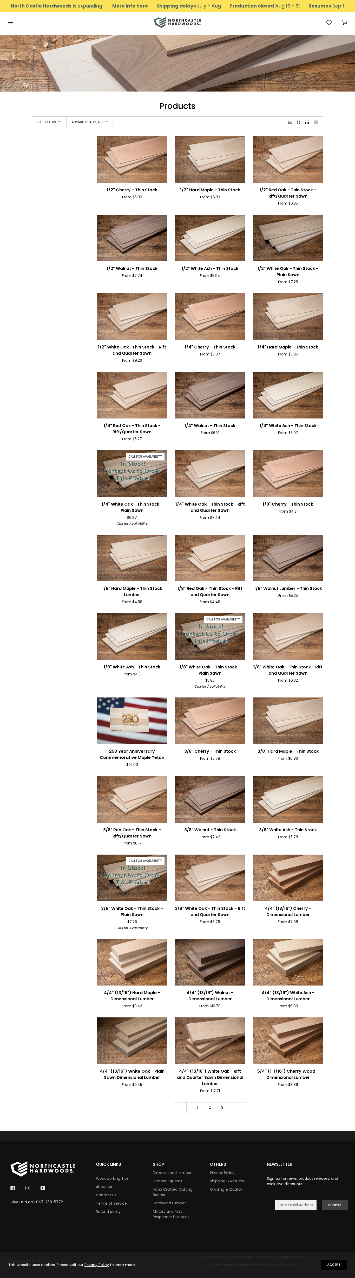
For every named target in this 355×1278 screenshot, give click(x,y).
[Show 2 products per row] (298, 122)
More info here (130, 6)
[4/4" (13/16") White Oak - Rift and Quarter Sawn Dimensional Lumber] (210, 1040)
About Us (104, 1186)
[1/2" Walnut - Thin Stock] (132, 238)
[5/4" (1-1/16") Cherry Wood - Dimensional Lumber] (288, 1040)
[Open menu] (15, 23)
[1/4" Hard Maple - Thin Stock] (288, 316)
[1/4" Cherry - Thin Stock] (210, 316)
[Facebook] (12, 1188)
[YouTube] (43, 1188)
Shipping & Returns (227, 1181)
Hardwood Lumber (169, 1203)
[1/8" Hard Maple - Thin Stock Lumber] (132, 558)
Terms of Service (111, 1203)
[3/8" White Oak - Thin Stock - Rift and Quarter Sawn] (210, 878)
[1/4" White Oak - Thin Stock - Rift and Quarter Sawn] (210, 473)
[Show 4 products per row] (317, 122)
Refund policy (108, 1211)
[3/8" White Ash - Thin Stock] (288, 799)
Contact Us (106, 1195)
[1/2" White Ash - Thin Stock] (210, 238)
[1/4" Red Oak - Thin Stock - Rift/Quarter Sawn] (132, 395)
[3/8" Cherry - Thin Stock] (210, 720)
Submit (334, 1204)
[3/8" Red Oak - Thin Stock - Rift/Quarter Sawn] (132, 799)
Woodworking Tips (112, 1178)
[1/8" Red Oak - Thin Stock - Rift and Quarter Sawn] (210, 558)
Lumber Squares (167, 1181)
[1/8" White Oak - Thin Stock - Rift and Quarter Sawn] (288, 636)
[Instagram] (27, 1188)
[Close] (349, 1258)
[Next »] (240, 1107)
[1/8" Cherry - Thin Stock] (288, 473)
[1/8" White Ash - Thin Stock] (132, 636)
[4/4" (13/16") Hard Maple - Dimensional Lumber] (132, 962)
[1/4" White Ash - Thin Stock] (288, 395)
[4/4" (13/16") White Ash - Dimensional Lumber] (288, 962)
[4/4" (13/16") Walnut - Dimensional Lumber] (210, 962)
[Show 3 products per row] (307, 122)
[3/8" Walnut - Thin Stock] (210, 799)
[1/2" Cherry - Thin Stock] (132, 159)
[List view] (290, 122)
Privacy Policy (96, 1264)
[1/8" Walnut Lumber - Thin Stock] (288, 558)
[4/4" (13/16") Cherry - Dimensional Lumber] (288, 878)
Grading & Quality (226, 1189)
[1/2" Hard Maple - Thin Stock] (210, 159)
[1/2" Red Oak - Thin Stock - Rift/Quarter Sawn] (288, 159)
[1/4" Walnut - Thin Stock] (210, 395)
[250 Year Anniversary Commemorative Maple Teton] (132, 720)
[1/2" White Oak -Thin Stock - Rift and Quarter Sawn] (132, 316)
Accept (333, 1264)
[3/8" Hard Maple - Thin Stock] (288, 720)
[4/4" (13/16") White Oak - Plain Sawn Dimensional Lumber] (132, 1040)
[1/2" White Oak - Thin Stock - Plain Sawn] (288, 238)
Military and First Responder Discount (171, 1214)
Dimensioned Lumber (172, 1172)
